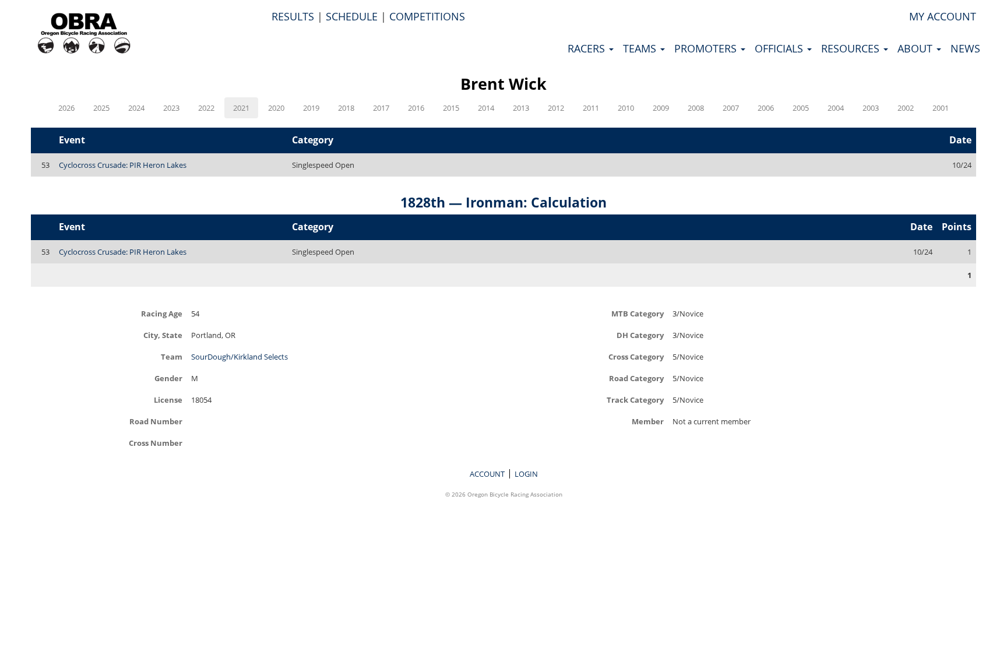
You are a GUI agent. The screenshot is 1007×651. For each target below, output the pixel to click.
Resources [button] (851, 48)
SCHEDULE (352, 16)
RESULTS (293, 16)
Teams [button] (641, 48)
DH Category (640, 335)
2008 (696, 108)
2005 (801, 108)
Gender (168, 378)
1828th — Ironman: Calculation (503, 202)
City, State (162, 335)
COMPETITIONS (427, 16)
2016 (416, 108)
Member (648, 421)
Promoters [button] (707, 48)
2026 (66, 108)
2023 (171, 108)
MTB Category (637, 313)
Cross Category (636, 356)
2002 (905, 108)
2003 (870, 108)
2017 (381, 108)
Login (526, 473)
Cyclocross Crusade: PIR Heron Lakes (122, 165)
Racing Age (161, 313)
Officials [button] (780, 48)
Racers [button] (588, 48)
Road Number (155, 421)
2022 (206, 108)
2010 (626, 108)
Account (487, 473)
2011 (591, 108)
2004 (836, 108)
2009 (661, 108)
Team (171, 356)
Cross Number (155, 443)
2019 (311, 108)
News (965, 48)
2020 (276, 108)
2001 (940, 108)
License (168, 399)
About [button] (916, 48)
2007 (731, 108)
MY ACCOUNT (942, 16)
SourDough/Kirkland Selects (239, 356)
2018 (346, 108)
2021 (241, 108)
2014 (486, 108)
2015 (451, 108)
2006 (766, 108)
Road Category (636, 378)
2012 (556, 108)
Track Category (635, 399)
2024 (136, 108)
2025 (101, 108)
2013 (521, 108)
